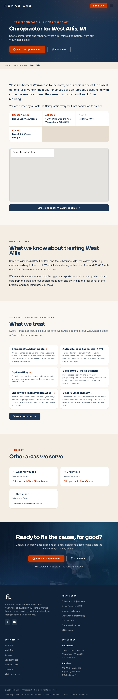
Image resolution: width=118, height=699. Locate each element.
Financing (9, 694)
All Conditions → (12, 674)
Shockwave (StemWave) (73, 615)
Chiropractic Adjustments (73, 601)
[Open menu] (111, 6)
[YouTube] (14, 622)
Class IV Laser (68, 620)
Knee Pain (9, 669)
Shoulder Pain (11, 664)
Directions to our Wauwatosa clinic (57, 207)
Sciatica (8, 655)
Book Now (98, 5)
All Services (67, 630)
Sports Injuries (11, 660)
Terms (65, 694)
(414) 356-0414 (87, 118)
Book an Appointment (29, 49)
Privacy (56, 694)
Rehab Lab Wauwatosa (24, 118)
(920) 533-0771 (69, 675)
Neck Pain (9, 650)
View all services (23, 416)
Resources (36, 694)
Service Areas (20, 65)
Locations (60, 49)
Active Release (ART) (72, 606)
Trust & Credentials (79, 694)
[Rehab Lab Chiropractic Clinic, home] (18, 6)
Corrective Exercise (71, 625)
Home (7, 65)
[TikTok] (7, 622)
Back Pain (9, 645)
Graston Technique (71, 611)
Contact (47, 694)
